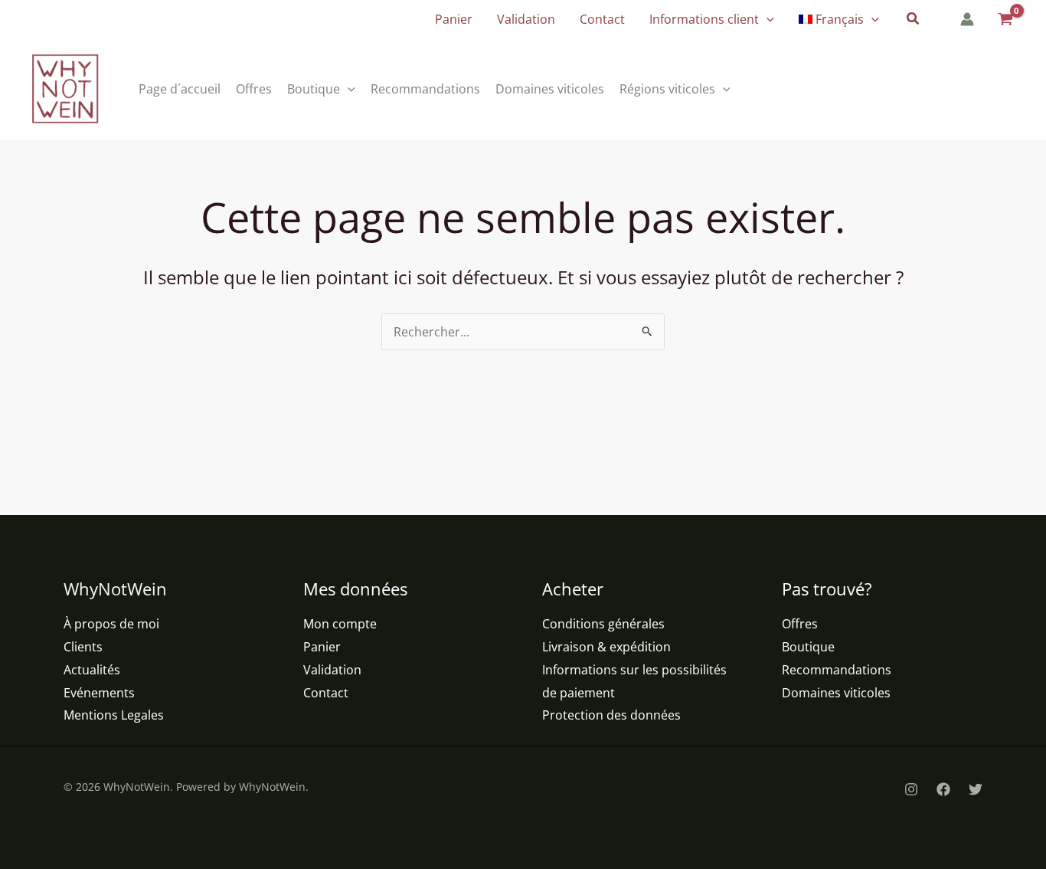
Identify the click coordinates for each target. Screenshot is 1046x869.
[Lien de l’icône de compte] (967, 19)
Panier (322, 646)
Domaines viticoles (836, 692)
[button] (766, 19)
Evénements (99, 692)
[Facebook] (943, 789)
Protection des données (611, 715)
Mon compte (340, 623)
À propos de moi (111, 623)
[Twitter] (975, 789)
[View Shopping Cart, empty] (1004, 19)
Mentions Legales (114, 715)
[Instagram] (911, 789)
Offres (800, 623)
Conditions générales (603, 623)
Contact (325, 692)
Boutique (808, 646)
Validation (332, 669)
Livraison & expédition (606, 646)
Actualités (92, 669)
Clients (83, 646)
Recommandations (836, 669)
